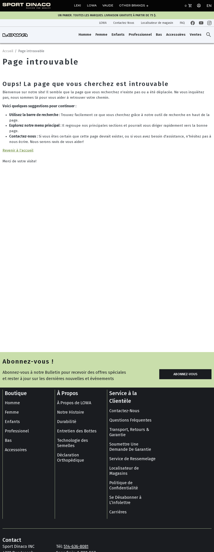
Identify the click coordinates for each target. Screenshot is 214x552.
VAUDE (107, 5)
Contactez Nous (123, 23)
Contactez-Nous (124, 410)
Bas (159, 34)
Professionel (17, 430)
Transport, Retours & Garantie (129, 432)
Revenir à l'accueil (18, 150)
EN (208, 6)
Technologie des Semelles (72, 443)
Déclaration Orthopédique (70, 457)
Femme (101, 34)
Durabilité (66, 421)
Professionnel (140, 34)
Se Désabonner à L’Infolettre (125, 500)
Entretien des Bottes (77, 430)
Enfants (118, 34)
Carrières (118, 511)
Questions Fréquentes (130, 420)
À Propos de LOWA (74, 402)
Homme (85, 34)
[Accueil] (15, 34)
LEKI (77, 5)
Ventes (195, 34)
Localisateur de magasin (157, 23)
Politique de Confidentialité (123, 485)
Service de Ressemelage (132, 458)
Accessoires (176, 34)
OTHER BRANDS (132, 5)
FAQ (182, 23)
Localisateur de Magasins (124, 471)
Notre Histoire (70, 412)
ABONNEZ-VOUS (185, 374)
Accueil (8, 51)
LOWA (92, 5)
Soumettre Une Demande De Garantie (130, 447)
